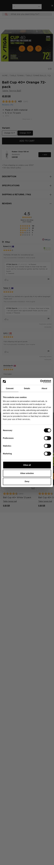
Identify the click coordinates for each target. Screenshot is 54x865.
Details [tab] (27, 388)
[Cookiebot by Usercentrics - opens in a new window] (40, 381)
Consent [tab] (9, 388)
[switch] (47, 438)
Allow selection (27, 473)
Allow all (27, 465)
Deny (27, 481)
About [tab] (44, 388)
